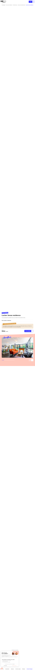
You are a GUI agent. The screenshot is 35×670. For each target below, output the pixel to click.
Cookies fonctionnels (5, 661)
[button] (2, 668)
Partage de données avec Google (6, 660)
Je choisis (5, 665)
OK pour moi (14, 665)
